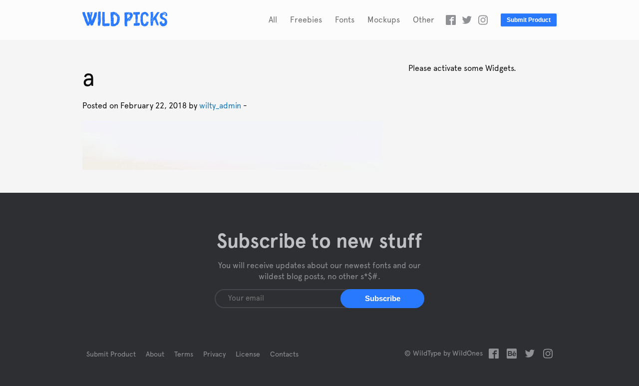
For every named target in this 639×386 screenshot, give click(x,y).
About (155, 354)
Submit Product (529, 19)
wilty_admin (220, 106)
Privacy (214, 354)
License (248, 354)
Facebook (451, 20)
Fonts (344, 20)
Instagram (483, 20)
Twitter (467, 20)
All (273, 20)
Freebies (306, 20)
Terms (183, 354)
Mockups (383, 20)
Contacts (284, 354)
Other (423, 20)
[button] (382, 298)
